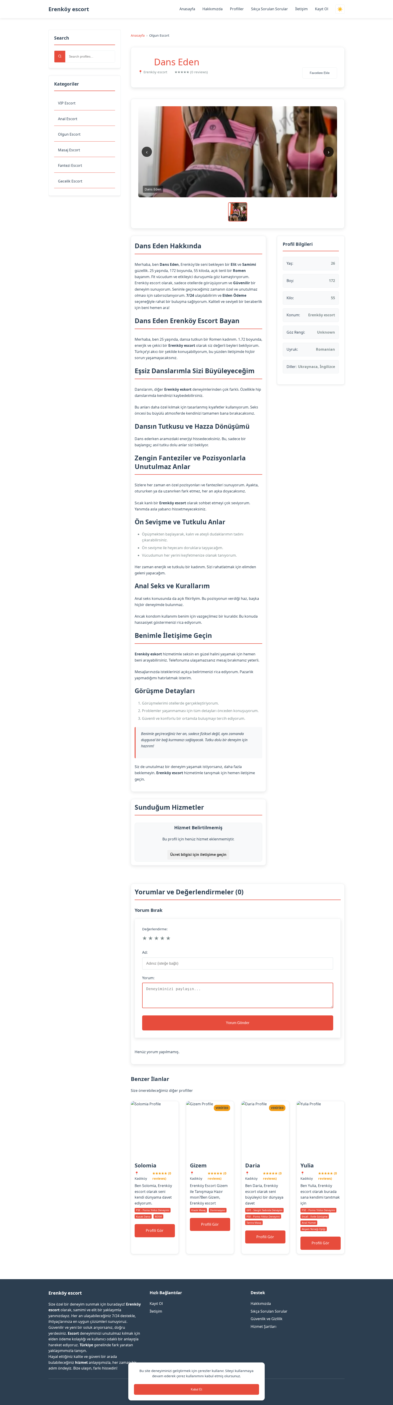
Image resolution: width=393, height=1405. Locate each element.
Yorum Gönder (237, 1023)
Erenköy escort (68, 9)
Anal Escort (67, 118)
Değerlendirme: (155, 929)
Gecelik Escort (70, 181)
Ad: (145, 952)
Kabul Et (196, 1389)
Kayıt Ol (321, 8)
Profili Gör (155, 1230)
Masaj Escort (69, 149)
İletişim (301, 8)
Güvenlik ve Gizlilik (266, 1318)
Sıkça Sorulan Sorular (269, 8)
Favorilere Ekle (320, 73)
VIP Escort (67, 103)
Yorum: (148, 977)
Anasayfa (187, 8)
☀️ (340, 9)
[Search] (59, 56)
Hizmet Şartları (263, 1326)
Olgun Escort (69, 134)
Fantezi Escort (70, 165)
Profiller (237, 8)
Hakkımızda (212, 8)
